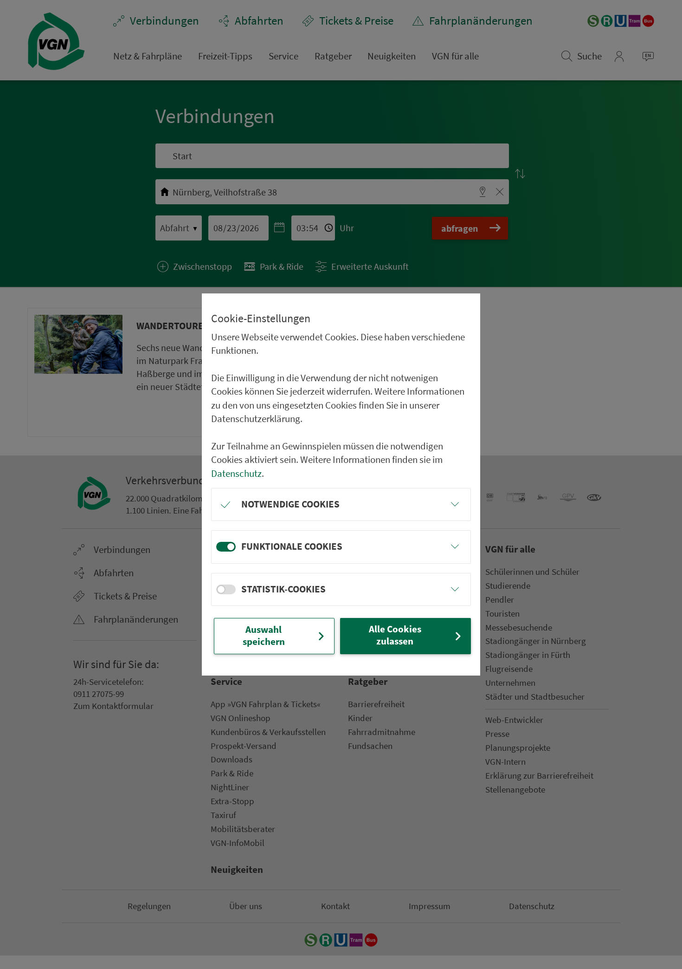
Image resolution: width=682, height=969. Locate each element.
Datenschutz (236, 474)
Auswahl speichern (264, 636)
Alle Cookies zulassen (395, 635)
